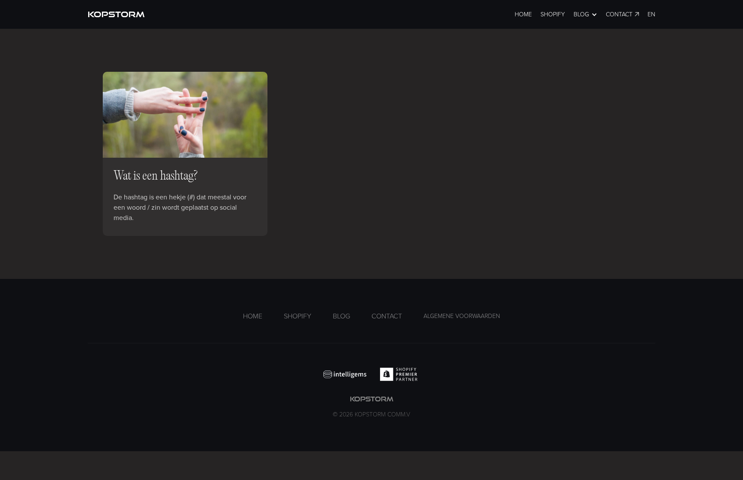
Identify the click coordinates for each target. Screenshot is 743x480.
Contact (619, 14)
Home (523, 14)
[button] (585, 14)
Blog (341, 316)
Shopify (552, 14)
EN (651, 14)
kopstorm (371, 406)
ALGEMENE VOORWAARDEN (462, 316)
